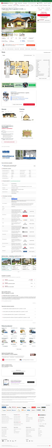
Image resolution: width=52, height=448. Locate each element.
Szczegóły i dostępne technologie (17, 104)
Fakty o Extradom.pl (16, 432)
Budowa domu (20, 3)
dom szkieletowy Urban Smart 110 (16, 266)
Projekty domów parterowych (5, 417)
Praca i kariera (40, 434)
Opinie (14, 430)
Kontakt (49, 5)
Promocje (27, 5)
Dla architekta (40, 5)
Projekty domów (4, 7)
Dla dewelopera (45, 5)
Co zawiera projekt (4, 431)
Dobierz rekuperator (32, 251)
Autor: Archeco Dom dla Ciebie (5, 146)
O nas (39, 429)
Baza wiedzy (3, 435)
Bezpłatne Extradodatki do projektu (30, 430)
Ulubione (27, 416)
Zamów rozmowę (47, 20)
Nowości (14, 5)
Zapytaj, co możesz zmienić (43, 78)
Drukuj (34, 165)
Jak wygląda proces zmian (47, 52)
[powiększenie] (34, 55)
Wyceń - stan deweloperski (29, 104)
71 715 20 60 (41, 19)
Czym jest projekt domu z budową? (18, 423)
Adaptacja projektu (4, 432)
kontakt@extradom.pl (42, 420)
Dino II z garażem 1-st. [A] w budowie (9, 354)
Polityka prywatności (28, 435)
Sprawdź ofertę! (32, 240)
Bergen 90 (6, 266)
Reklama (39, 433)
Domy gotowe (25, 3)
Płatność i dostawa (28, 431)
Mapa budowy (28, 421)
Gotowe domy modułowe (17, 416)
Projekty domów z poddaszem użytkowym (7, 418)
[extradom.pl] (5, 3)
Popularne (17, 5)
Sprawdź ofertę (32, 211)
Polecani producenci (4, 436)
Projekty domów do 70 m (5, 422)
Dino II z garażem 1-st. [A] (9, 7)
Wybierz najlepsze (31, 223)
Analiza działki (36, 5)
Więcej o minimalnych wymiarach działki (27, 138)
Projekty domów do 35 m (5, 421)
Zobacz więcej (32, 227)
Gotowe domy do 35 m (17, 417)
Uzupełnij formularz (31, 382)
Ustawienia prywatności (29, 436)
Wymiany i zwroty (28, 432)
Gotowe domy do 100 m (17, 420)
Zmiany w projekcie (4, 430)
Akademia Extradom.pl (16, 431)
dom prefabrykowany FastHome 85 (26, 266)
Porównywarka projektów (29, 417)
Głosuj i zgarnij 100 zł (31, 45)
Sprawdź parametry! (31, 244)
